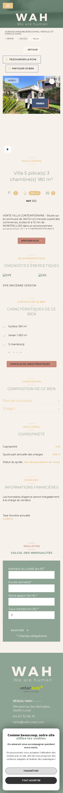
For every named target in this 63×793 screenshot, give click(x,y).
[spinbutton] (31, 615)
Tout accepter (31, 780)
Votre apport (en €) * (22, 595)
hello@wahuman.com (28, 722)
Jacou (23, 39)
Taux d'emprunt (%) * (23, 609)
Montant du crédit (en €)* (26, 568)
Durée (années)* (19, 582)
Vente (10, 39)
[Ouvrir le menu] (8, 6)
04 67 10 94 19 (24, 716)
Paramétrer (31, 770)
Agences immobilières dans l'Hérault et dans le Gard (29, 32)
